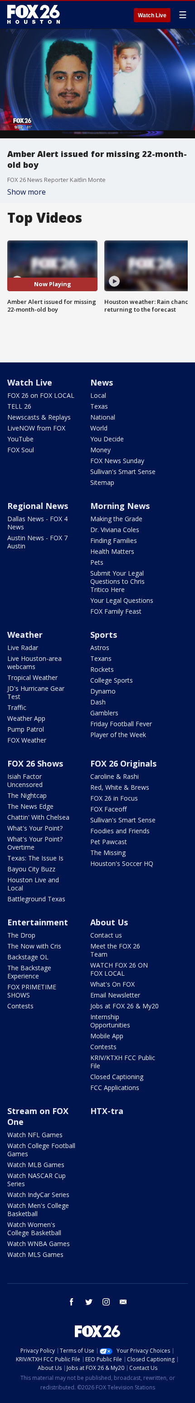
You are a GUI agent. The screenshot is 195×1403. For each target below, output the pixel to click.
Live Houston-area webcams (34, 662)
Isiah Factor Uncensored (25, 780)
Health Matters (112, 551)
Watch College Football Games (41, 1149)
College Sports (111, 680)
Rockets (102, 669)
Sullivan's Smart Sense (123, 471)
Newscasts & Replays (39, 417)
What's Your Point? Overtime (35, 843)
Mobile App (106, 1035)
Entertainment (37, 922)
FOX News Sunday (117, 460)
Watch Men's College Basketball (38, 1209)
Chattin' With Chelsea (38, 817)
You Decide (107, 439)
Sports (103, 634)
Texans (101, 658)
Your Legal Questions (121, 600)
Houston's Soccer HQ (121, 863)
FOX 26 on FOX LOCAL (40, 395)
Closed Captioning (116, 1076)
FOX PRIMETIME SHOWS (31, 991)
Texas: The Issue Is (35, 858)
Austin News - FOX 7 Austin (37, 541)
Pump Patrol (25, 729)
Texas (99, 406)
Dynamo (103, 691)
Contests (20, 1006)
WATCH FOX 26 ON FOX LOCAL (119, 969)
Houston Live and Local (33, 883)
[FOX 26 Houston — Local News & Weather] (33, 14)
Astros (99, 647)
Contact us (106, 935)
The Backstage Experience (29, 971)
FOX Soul (20, 449)
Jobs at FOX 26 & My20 (124, 1006)
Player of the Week (118, 734)
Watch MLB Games (35, 1164)
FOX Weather (26, 740)
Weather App (26, 718)
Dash (98, 702)
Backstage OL (28, 957)
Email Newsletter (115, 995)
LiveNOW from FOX (36, 428)
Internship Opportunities (110, 1020)
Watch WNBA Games (38, 1243)
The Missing (108, 852)
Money (100, 449)
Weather (25, 634)
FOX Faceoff (108, 809)
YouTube (20, 439)
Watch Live (152, 15)
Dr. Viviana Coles (114, 529)
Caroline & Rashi (114, 776)
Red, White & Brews (119, 787)
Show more (26, 192)
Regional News (37, 505)
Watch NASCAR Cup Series (36, 1179)
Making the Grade (116, 518)
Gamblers (104, 713)
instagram (106, 1302)
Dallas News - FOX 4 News (37, 522)
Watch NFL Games (35, 1134)
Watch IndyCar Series (38, 1194)
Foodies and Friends (120, 830)
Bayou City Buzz (31, 869)
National (102, 417)
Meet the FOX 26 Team (115, 950)
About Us (109, 922)
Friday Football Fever (121, 723)
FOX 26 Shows (35, 763)
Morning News (120, 505)
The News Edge (30, 806)
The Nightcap (27, 795)
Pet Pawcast (108, 841)
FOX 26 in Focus (114, 798)
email (123, 1302)
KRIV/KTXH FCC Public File (122, 1061)
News (101, 382)
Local (98, 395)
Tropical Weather (32, 677)
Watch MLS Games (35, 1254)
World (98, 428)
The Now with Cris (34, 946)
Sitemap (102, 482)
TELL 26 (19, 406)
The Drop (21, 935)
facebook (71, 1302)
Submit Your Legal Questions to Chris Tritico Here (117, 581)
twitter (89, 1302)
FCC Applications (114, 1087)
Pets (96, 562)
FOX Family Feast (115, 611)
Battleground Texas (36, 899)
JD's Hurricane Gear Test (35, 692)
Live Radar (22, 647)
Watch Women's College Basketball (34, 1228)
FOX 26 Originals (123, 763)
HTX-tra (106, 1110)
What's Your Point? (35, 828)
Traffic (16, 707)
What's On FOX (112, 984)
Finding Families (113, 540)
